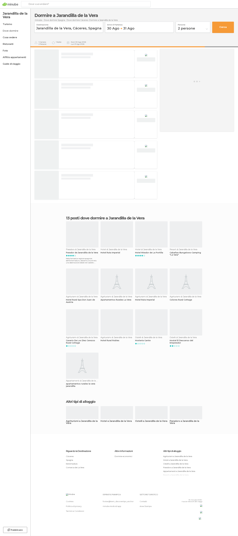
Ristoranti (8, 44)
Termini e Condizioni (75, 511)
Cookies (69, 501)
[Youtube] (200, 496)
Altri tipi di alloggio (172, 451)
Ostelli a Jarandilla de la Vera (151, 421)
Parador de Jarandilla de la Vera (82, 253)
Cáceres (70, 456)
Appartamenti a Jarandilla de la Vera (179, 471)
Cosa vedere (10, 37)
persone (188, 28)
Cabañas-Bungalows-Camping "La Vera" (185, 254)
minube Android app (112, 506)
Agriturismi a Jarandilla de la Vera (82, 422)
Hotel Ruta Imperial (110, 253)
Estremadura (71, 464)
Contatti (143, 501)
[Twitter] (191, 496)
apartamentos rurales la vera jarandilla (80, 385)
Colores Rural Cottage (181, 300)
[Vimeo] (196, 496)
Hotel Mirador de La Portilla (149, 253)
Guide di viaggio (11, 64)
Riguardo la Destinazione (78, 451)
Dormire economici (123, 456)
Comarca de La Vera (75, 467)
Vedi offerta (146, 59)
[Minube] (10, 4)
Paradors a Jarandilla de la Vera (184, 422)
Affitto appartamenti (14, 57)
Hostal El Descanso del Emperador (181, 341)
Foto (5, 50)
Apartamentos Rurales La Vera (116, 300)
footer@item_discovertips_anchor (118, 501)
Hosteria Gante (143, 340)
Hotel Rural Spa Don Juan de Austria (80, 301)
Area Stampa (146, 506)
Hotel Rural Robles (110, 340)
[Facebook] (187, 496)
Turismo (7, 24)
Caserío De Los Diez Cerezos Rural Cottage (80, 341)
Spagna (69, 460)
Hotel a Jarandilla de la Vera (116, 421)
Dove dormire (10, 31)
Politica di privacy (74, 506)
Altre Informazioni (124, 451)
